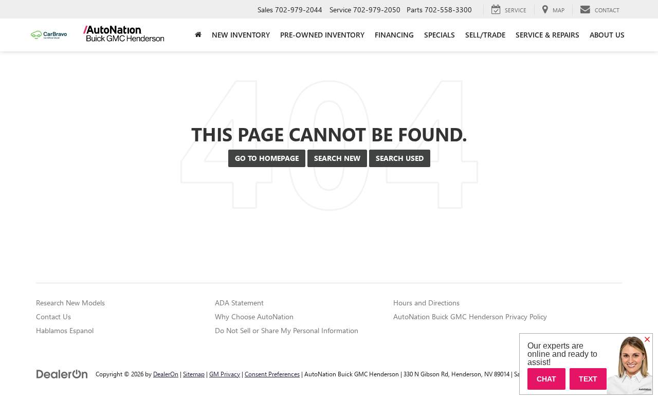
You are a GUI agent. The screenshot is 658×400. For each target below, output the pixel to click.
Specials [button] (439, 35)
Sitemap (194, 374)
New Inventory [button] (241, 35)
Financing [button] (394, 35)
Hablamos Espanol (65, 330)
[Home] (198, 35)
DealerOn (165, 374)
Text (588, 379)
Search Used (400, 158)
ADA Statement (239, 302)
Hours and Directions (426, 302)
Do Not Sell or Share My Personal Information (286, 330)
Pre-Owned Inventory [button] (322, 35)
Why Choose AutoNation (254, 316)
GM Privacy (224, 374)
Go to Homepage (267, 158)
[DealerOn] (62, 373)
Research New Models (70, 302)
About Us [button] (607, 35)
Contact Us (53, 316)
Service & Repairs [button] (547, 35)
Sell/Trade (485, 35)
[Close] (647, 340)
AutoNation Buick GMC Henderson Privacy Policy (470, 316)
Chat (546, 379)
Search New (337, 158)
